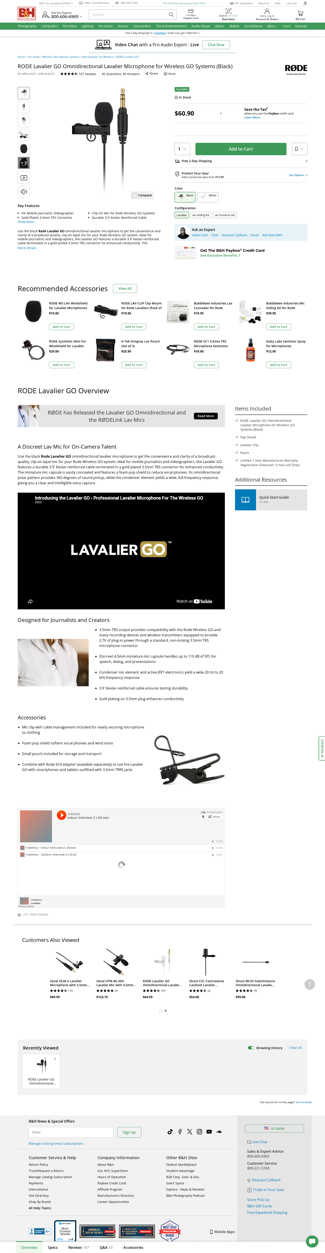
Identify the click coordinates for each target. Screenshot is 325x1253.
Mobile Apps (224, 1231)
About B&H (106, 1164)
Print (172, 74)
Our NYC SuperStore (113, 1171)
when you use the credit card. (269, 113)
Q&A (106, 1247)
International (38, 1189)
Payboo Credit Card (112, 1183)
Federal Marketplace (181, 1164)
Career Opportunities (113, 1202)
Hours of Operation (112, 1177)
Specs (53, 1247)
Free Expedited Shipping (267, 1212)
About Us (263, 3)
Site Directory (39, 1195)
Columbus (160, 33)
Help (277, 3)
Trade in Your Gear (269, 1189)
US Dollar (278, 1128)
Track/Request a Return (46, 1171)
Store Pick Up (258, 1199)
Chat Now (216, 44)
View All (125, 288)
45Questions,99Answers (121, 74)
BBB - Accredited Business (40, 1231)
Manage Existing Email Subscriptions (56, 1143)
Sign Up (129, 1132)
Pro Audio (34, 57)
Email (36, 1132)
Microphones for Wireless (98, 57)
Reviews (78, 1247)
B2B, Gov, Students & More (54, 3)
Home (21, 57)
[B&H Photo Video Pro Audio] (28, 13)
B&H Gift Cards (259, 1206)
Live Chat (291, 3)
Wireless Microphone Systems (61, 57)
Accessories (133, 1247)
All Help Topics (40, 1208)
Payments (36, 1183)
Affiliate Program (110, 1189)
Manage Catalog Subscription (50, 1177)
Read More (206, 416)
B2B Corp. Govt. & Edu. (183, 1177)
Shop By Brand (40, 1202)
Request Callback (266, 1179)
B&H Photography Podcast (185, 1195)
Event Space (175, 1183)
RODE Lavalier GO (128, 57)
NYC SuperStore (243, 3)
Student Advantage (180, 1171)
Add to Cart (241, 149)
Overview (29, 1247)
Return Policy (38, 1164)
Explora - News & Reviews (185, 1189)
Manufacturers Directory (116, 1195)
